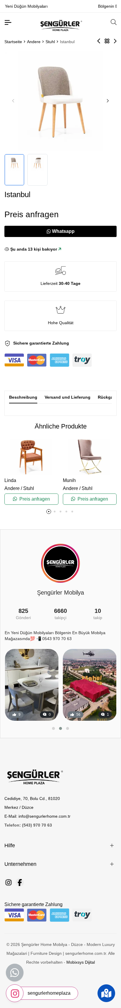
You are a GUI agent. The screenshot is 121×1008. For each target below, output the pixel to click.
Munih (69, 480)
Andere (34, 41)
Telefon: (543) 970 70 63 (28, 825)
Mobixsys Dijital (80, 962)
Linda (10, 480)
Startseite (13, 41)
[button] (108, 100)
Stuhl (50, 41)
